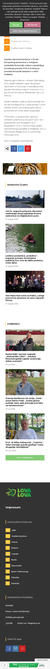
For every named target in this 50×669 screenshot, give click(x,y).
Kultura (12, 548)
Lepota (12, 554)
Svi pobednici (25, 458)
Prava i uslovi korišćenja (17, 611)
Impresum (13, 507)
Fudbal (14, 48)
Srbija (29, 48)
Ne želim (32, 25)
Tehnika (13, 577)
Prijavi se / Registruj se (28, 623)
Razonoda (14, 565)
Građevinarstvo (17, 536)
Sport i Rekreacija (17, 571)
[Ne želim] (46, 18)
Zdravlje (13, 583)
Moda (12, 559)
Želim (16, 25)
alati (11, 530)
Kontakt (9, 605)
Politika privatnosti (15, 617)
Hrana (12, 542)
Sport (22, 48)
